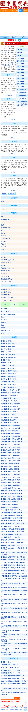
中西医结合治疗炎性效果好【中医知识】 (13, 684)
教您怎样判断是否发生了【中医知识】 (14, 681)
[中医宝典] (14, 8)
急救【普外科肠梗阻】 (9, 373)
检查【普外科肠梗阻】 (9, 376)
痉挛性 (20, 75)
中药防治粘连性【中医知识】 (11, 667)
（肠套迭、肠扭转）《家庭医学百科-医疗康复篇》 (14, 548)
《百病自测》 (7, 341)
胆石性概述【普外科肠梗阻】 (11, 471)
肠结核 (3, 328)
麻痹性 (20, 78)
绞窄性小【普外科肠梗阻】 (10, 436)
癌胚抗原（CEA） (6, 281)
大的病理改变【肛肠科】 (10, 501)
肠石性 (20, 61)
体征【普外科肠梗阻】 (9, 379)
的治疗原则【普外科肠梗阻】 (11, 461)
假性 (20, 55)
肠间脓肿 (3, 322)
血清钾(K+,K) (5, 273)
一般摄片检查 (5, 276)
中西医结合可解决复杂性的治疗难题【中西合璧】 (13, 649)
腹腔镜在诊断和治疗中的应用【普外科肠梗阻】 (14, 617)
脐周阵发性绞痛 (5, 219)
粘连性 (20, 84)
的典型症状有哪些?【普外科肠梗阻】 (13, 557)
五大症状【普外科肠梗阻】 (10, 428)
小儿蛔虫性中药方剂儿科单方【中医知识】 (14, 689)
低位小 (20, 66)
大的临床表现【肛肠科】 (10, 504)
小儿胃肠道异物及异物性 (22, 104)
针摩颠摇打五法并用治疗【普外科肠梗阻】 (14, 600)
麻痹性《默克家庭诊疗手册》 (11, 409)
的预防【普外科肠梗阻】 (10, 395)
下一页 (23, 304)
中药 (11, 10)
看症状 (14, 37)
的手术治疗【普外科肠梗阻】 (11, 455)
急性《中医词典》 (8, 382)
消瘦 (2, 249)
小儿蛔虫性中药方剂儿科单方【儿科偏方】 (14, 626)
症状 (10, 43)
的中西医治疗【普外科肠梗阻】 (12, 496)
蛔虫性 (20, 69)
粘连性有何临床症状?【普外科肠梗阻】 (14, 587)
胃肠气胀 (3, 244)
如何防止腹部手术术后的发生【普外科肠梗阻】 (14, 622)
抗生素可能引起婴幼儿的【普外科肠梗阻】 (14, 591)
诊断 (14, 43)
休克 (12, 65)
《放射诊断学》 (7, 349)
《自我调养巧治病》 (9, 343)
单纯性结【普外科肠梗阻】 (10, 433)
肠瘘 (2, 333)
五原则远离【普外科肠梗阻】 (11, 485)
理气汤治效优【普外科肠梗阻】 (12, 512)
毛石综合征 (21, 89)
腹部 (2, 201)
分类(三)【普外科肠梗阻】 (10, 466)
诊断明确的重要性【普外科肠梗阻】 (13, 540)
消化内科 (3, 209)
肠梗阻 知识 (11, 193)
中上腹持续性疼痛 (6, 238)
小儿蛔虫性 (21, 95)
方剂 (16, 10)
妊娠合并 (21, 86)
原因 (6, 43)
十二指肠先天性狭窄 (7, 300)
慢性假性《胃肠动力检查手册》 (12, 439)
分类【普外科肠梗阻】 (9, 371)
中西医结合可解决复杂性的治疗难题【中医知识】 (13, 693)
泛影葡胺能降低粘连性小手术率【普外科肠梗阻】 (14, 631)
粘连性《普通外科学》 (9, 414)
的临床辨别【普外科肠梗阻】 (11, 452)
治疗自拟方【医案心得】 (10, 664)
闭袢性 (20, 58)
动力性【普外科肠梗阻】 (10, 398)
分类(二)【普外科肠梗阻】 (10, 463)
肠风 (2, 317)
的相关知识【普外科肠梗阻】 (11, 458)
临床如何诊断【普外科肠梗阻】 (12, 515)
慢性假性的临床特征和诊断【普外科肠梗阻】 (14, 604)
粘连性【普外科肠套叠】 (10, 422)
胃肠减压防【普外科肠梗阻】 (11, 482)
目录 (14, 304)
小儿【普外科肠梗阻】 (9, 387)
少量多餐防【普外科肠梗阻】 (11, 480)
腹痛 (2, 217)
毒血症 (7, 65)
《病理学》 (6, 360)
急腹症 (7, 52)
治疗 (22, 43)
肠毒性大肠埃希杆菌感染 (8, 314)
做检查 (23, 37)
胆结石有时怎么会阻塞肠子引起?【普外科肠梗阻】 (14, 640)
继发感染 (10, 63)
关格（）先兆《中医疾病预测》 (12, 510)
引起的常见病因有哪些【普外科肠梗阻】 (13, 584)
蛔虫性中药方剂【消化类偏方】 (12, 526)
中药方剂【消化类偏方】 (10, 431)
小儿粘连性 (21, 98)
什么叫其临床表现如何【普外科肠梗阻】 (13, 579)
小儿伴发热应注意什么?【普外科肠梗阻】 (13, 595)
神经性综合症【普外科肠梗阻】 (12, 521)
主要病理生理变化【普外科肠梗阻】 (13, 542)
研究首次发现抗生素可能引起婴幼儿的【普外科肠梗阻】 (14, 653)
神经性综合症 (22, 101)
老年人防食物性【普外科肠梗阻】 (12, 531)
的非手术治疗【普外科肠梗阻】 (12, 491)
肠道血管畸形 (5, 311)
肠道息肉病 (4, 308)
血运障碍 (3, 241)
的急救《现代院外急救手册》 (11, 390)
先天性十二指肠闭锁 (7, 297)
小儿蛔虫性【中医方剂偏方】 (11, 488)
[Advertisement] (14, 24)
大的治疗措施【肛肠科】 (10, 507)
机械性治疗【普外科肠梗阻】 (11, 474)
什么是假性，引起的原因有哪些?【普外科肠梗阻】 (14, 644)
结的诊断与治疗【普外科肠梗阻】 (12, 529)
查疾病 (5, 37)
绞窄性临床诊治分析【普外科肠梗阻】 (14, 565)
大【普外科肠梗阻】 (9, 365)
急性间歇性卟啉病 (6, 289)
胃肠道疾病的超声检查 (7, 260)
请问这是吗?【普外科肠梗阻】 (11, 518)
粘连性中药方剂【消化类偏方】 (12, 537)
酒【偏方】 (6, 362)
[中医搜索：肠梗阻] (16, 40)
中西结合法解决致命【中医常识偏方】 (14, 573)
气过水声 (3, 236)
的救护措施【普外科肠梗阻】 (11, 447)
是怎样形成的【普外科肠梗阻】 (12, 499)
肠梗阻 (4, 193)
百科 (25, 10)
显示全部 (7, 95)
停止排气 (3, 222)
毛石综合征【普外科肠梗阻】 (11, 477)
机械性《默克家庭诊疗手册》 (11, 403)
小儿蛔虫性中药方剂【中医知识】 (12, 675)
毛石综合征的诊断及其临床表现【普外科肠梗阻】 (14, 635)
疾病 (20, 10)
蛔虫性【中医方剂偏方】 (10, 401)
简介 (2, 43)
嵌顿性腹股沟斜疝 (6, 295)
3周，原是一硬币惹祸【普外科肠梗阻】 (14, 576)
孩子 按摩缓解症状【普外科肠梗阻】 (13, 562)
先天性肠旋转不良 (6, 292)
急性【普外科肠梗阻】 (9, 384)
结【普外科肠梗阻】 (9, 368)
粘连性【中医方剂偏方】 (10, 417)
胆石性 (20, 63)
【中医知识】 (7, 662)
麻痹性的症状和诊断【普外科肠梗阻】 (14, 568)
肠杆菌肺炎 (4, 319)
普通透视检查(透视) (6, 279)
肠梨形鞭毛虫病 (5, 330)
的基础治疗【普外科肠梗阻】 (11, 444)
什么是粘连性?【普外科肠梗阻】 (12, 534)
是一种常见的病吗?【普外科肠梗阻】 (13, 559)
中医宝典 (4, 10)
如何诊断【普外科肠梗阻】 (10, 425)
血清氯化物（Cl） (6, 262)
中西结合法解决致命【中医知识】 (12, 678)
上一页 (5, 304)
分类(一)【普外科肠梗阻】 (10, 469)
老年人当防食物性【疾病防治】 (12, 545)
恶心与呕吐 (4, 246)
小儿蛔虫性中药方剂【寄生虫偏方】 (13, 570)
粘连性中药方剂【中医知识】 (11, 673)
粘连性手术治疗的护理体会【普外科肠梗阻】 (14, 613)
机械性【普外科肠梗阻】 (10, 406)
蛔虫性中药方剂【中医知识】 (11, 670)
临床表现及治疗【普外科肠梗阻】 (12, 523)
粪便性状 (3, 257)
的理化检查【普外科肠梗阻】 (11, 450)
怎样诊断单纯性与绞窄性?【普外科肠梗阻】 (14, 609)
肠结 (2, 325)
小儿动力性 (21, 92)
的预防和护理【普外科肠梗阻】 (12, 493)
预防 (25, 43)
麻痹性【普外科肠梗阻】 (10, 412)
